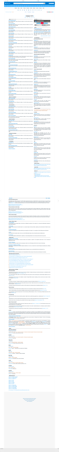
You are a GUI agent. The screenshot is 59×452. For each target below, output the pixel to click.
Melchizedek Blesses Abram (38, 28)
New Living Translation (12, 23)
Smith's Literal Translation (12, 115)
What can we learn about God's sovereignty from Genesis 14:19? (18, 257)
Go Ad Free (2, 448)
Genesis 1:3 (40, 281)
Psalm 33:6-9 (38, 303)
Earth (47, 164)
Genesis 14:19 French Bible (12, 387)
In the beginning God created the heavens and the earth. (16, 218)
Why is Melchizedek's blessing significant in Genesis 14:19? (17, 266)
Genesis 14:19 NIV (11, 380)
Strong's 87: (10, 348)
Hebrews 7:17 (36, 92)
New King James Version (12, 39)
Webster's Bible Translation (12, 93)
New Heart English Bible (12, 90)
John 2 (45, 290)
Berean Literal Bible (11, 33)
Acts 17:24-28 (20, 306)
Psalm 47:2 (45, 296)
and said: (39, 31)
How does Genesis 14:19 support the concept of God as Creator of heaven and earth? (21, 264)
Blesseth (40, 164)
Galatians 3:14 (13, 292)
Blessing (42, 164)
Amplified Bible (11, 55)
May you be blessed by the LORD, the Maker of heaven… (16, 212)
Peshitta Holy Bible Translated (13, 137)
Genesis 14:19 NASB (11, 382)
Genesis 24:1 (42, 290)
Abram (46, 31)
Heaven (49, 164)
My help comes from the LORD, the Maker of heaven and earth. (17, 219)
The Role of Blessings (12, 242)
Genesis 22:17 (36, 50)
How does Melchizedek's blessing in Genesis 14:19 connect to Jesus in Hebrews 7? (21, 259)
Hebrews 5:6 (35, 89)
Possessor (45, 165)
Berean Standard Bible (44, 35)
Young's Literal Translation (12, 112)
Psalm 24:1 (35, 99)
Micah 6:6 (35, 142)
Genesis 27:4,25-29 (36, 113)
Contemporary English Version (13, 71)
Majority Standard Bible (12, 98)
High (37, 165)
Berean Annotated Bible (12, 58)
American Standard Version (12, 68)
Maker (39, 165)
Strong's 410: (10, 353)
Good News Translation (12, 80)
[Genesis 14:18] (1, 202)
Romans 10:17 (45, 285)
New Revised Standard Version (13, 129)
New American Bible (11, 126)
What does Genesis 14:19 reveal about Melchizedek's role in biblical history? (20, 263)
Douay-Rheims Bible (11, 120)
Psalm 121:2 (35, 77)
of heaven (39, 32)
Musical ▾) (41, 19)
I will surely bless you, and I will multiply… (14, 205)
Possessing (41, 165)
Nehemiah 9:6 (36, 72)
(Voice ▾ (39, 19)
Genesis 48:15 (44, 321)
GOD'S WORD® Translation (12, 77)
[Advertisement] (29, 192)
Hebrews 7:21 (36, 95)
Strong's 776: (10, 373)
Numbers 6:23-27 (17, 283)
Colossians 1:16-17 (45, 308)
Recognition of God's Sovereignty (13, 238)
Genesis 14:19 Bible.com (12, 378)
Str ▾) (15, 19)
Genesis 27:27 (34, 321)
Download (48, 35)
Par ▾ (14, 19)
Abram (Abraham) (11, 222)
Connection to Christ (11, 248)
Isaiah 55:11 (43, 281)
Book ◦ (47, 198)
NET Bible (10, 87)
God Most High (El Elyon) (12, 229)
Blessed (37, 164)
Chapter (49, 198)
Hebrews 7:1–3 (13, 202)
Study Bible (10, 198)
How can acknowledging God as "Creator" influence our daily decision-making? (20, 260)
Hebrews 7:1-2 (36, 40)
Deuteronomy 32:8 (36, 102)
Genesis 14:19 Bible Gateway (13, 377)
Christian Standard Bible (12, 61)
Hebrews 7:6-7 (36, 84)
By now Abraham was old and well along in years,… (15, 211)
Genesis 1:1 (35, 70)
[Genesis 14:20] (58, 202)
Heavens (35, 165)
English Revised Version (12, 74)
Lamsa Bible (10, 134)
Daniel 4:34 (35, 62)
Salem (10, 232)
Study (29, 17)
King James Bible (11, 36)
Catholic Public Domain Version (13, 123)
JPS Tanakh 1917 (11, 142)
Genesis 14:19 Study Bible (12, 385)
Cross (27, 17)
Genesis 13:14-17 (11, 275)
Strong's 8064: (11, 368)
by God (48, 31)
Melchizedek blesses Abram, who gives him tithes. (42, 175)
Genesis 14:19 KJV (11, 383)
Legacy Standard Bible (12, 52)
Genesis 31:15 (11, 323)
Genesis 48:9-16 (36, 121)
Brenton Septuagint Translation (13, 145)
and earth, (42, 32)
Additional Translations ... (12, 148)
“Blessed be (43, 31)
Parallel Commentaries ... (12, 326)
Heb (33, 17)
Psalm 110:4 (35, 81)
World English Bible (11, 101)
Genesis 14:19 (11, 311)
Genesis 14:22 (36, 152)
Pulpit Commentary (11, 319)
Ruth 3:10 (35, 126)
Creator (37, 32)
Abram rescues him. (37, 174)
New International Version (12, 20)
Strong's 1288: (11, 343)
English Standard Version (12, 26)
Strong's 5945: (11, 358)
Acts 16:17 (35, 146)
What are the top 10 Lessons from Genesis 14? (16, 267)
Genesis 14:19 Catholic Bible (13, 388)
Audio (25, 17)
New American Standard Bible (13, 42)
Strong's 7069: (11, 363)
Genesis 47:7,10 (36, 117)
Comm (32, 17)
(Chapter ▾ (12, 19)
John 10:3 (44, 288)
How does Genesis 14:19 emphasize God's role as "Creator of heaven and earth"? (20, 256)
